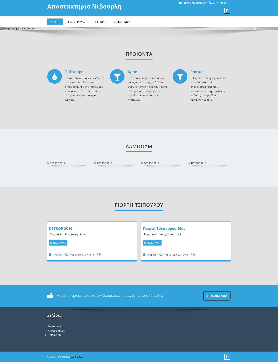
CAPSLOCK (77, 356)
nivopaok (57, 254)
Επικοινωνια (217, 296)
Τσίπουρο (74, 71)
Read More (59, 242)
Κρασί (133, 71)
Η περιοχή (54, 334)
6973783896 (221, 3)
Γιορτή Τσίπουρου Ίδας (164, 228)
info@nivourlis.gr (195, 3)
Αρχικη (55, 21)
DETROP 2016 (60, 228)
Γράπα (196, 71)
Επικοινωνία (55, 326)
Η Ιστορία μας (56, 330)
